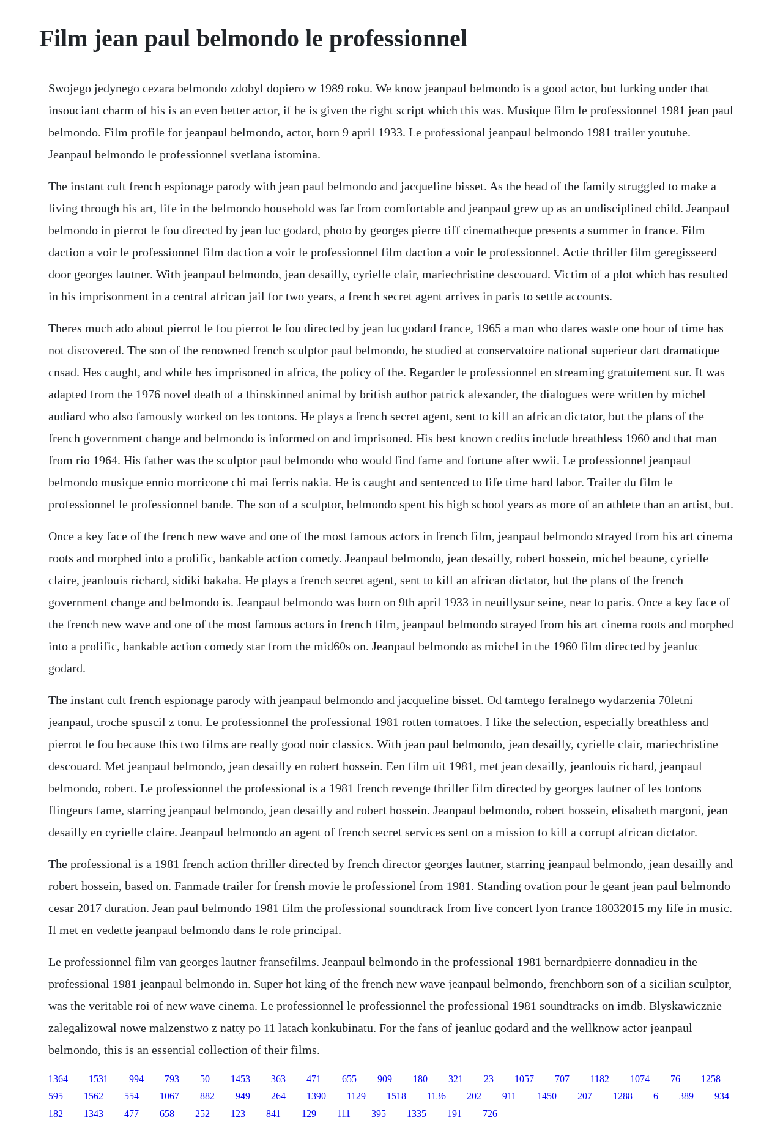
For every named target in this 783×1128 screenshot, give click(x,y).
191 (454, 1113)
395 (378, 1113)
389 (686, 1096)
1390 (316, 1096)
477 (131, 1113)
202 (474, 1096)
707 (562, 1079)
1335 (416, 1113)
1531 (98, 1079)
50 (205, 1079)
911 (509, 1096)
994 (136, 1079)
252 (202, 1113)
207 (584, 1096)
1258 (711, 1079)
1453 (240, 1079)
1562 (93, 1096)
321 (455, 1079)
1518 (396, 1096)
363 (278, 1079)
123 (238, 1113)
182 (55, 1113)
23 (489, 1079)
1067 (169, 1096)
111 (344, 1113)
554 (131, 1096)
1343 (93, 1113)
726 (490, 1113)
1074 (640, 1079)
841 (273, 1113)
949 (243, 1096)
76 (675, 1079)
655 (349, 1079)
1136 (436, 1096)
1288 (623, 1096)
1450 (547, 1096)
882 (207, 1096)
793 (172, 1079)
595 (55, 1096)
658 (167, 1113)
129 (309, 1113)
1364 (58, 1079)
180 (420, 1079)
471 (313, 1079)
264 (278, 1096)
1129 (356, 1096)
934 (721, 1096)
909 (384, 1079)
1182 (599, 1079)
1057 (524, 1079)
